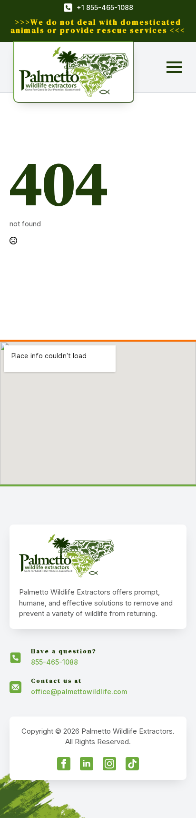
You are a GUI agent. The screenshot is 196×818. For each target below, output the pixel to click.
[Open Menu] (174, 67)
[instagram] (109, 763)
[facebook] (63, 763)
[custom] (132, 763)
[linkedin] (86, 763)
